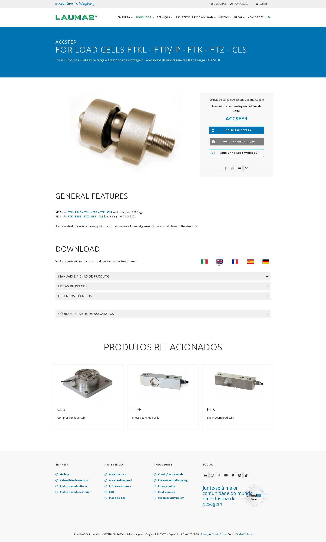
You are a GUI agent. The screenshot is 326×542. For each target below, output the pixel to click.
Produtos (144, 17)
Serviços (164, 17)
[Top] (317, 535)
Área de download (120, 480)
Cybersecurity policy (171, 497)
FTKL (87, 212)
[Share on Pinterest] (246, 168)
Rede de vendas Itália (73, 486)
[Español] (250, 261)
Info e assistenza (119, 486)
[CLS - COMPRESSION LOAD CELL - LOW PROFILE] (88, 383)
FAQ (111, 492)
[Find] (269, 17)
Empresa (124, 17)
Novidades (256, 17)
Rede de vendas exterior (75, 492)
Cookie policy (166, 492)
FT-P (78, 212)
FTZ (94, 212)
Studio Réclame (244, 534)
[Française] (235, 261)
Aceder (263, 3)
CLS (109, 212)
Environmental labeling (173, 480)
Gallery (64, 474)
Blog (238, 17)
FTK (70, 212)
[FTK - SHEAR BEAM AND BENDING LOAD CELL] (237, 381)
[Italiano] (204, 261)
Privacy (205, 534)
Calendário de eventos (73, 480)
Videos (224, 17)
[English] (219, 261)
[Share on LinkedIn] (240, 168)
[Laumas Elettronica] (76, 21)
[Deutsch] (265, 261)
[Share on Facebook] (226, 168)
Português (241, 3)
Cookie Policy (218, 534)
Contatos (219, 3)
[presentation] (57, 400)
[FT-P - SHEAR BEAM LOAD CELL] (163, 381)
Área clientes (117, 474)
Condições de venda (170, 474)
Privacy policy (166, 486)
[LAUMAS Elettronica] (206, 475)
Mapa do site (116, 497)
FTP (102, 212)
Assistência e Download (194, 17)
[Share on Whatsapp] (233, 168)
